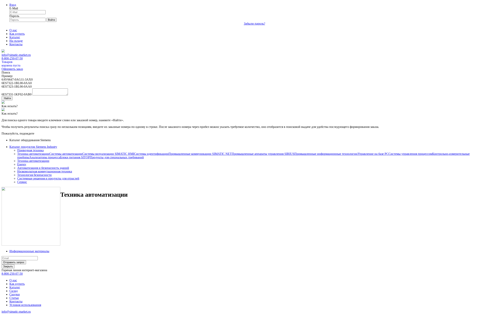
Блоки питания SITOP (75, 157)
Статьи (14, 298)
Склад (13, 291)
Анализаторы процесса (44, 157)
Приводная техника (30, 150)
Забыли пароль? (254, 23)
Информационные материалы (29, 251)
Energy (21, 164)
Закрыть (8, 266)
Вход (12, 4)
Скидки (14, 294)
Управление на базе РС (373, 153)
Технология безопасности (34, 175)
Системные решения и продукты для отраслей (48, 178)
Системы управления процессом (410, 153)
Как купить (17, 33)
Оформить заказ (12, 69)
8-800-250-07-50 (12, 58)
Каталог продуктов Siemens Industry (33, 146)
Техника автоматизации (33, 153)
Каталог (14, 37)
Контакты (16, 44)
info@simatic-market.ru (16, 55)
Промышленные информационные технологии (326, 153)
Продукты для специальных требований (117, 157)
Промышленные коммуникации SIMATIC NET (200, 153)
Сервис (22, 182)
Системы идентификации (151, 153)
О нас (13, 30)
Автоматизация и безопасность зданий (43, 168)
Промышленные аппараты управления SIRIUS (263, 153)
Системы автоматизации (65, 153)
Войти (51, 19)
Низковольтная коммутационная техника (44, 171)
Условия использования (25, 305)
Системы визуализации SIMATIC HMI (108, 153)
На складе (16, 40)
